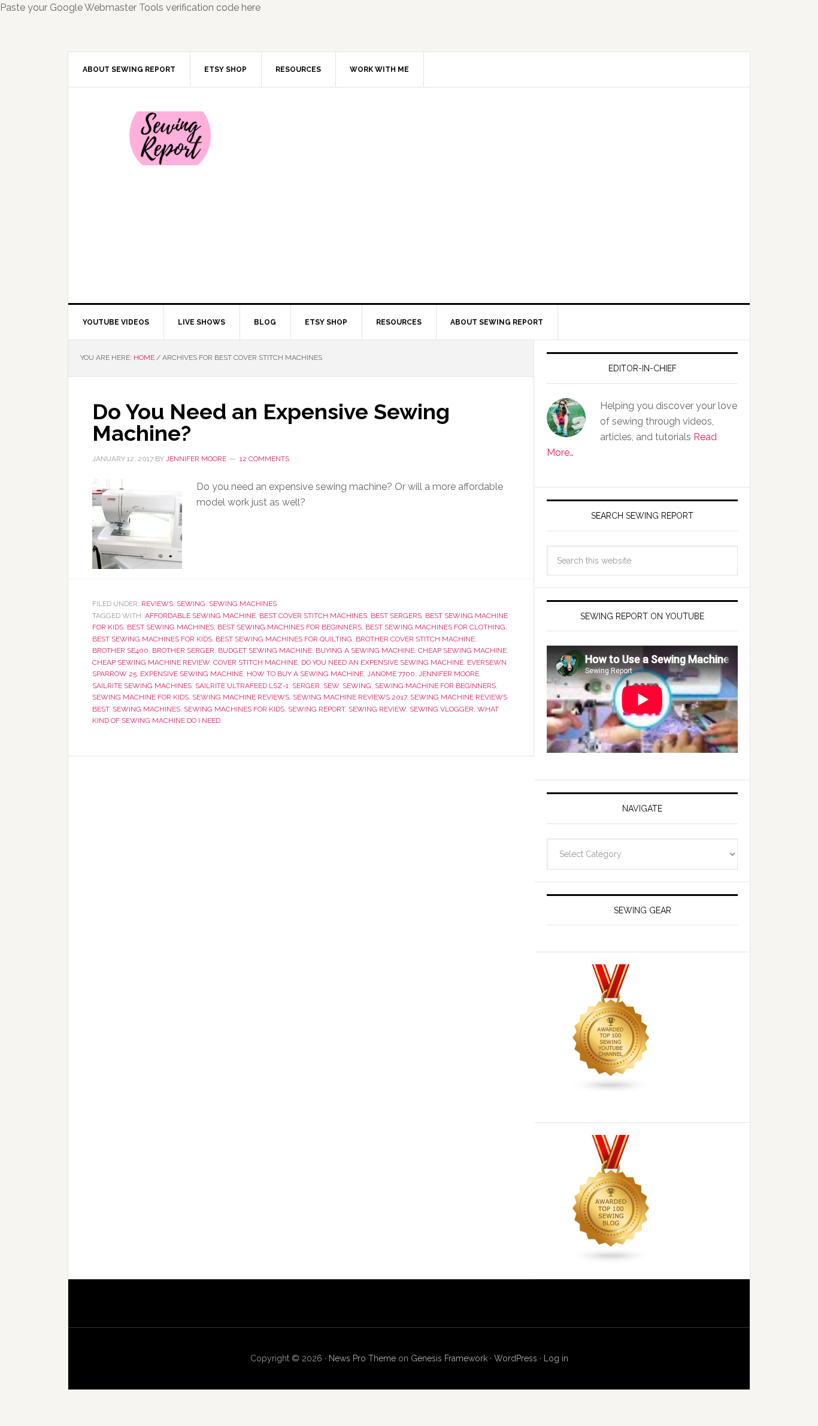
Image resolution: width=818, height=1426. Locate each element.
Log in (556, 1358)
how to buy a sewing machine (305, 674)
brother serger (183, 650)
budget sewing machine (265, 650)
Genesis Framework (449, 1358)
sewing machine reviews (240, 697)
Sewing (191, 604)
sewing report (316, 709)
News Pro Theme (362, 1358)
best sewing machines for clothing (435, 627)
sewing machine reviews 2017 (350, 697)
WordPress (515, 1358)
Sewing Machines (243, 604)
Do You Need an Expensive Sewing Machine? (271, 422)
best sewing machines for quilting (284, 639)
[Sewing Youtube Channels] (611, 1088)
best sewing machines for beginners (289, 627)
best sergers (396, 615)
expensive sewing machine (191, 674)
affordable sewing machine (200, 615)
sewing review (377, 709)
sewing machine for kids (140, 697)
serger (306, 686)
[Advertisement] (498, 195)
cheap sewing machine (462, 650)
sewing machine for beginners (435, 686)
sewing (357, 686)
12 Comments (264, 459)
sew (331, 686)
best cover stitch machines (313, 615)
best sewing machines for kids (152, 639)
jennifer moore (449, 674)
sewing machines (146, 709)
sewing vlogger (442, 709)
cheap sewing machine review (151, 662)
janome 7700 (391, 674)
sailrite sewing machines (142, 686)
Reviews (157, 604)
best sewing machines (170, 627)
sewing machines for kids (234, 709)
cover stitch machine (255, 662)
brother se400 (120, 650)
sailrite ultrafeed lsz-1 (242, 686)
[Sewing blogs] (611, 1258)
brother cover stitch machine (415, 639)
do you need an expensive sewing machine (382, 662)
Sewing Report (170, 138)
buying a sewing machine (365, 650)
